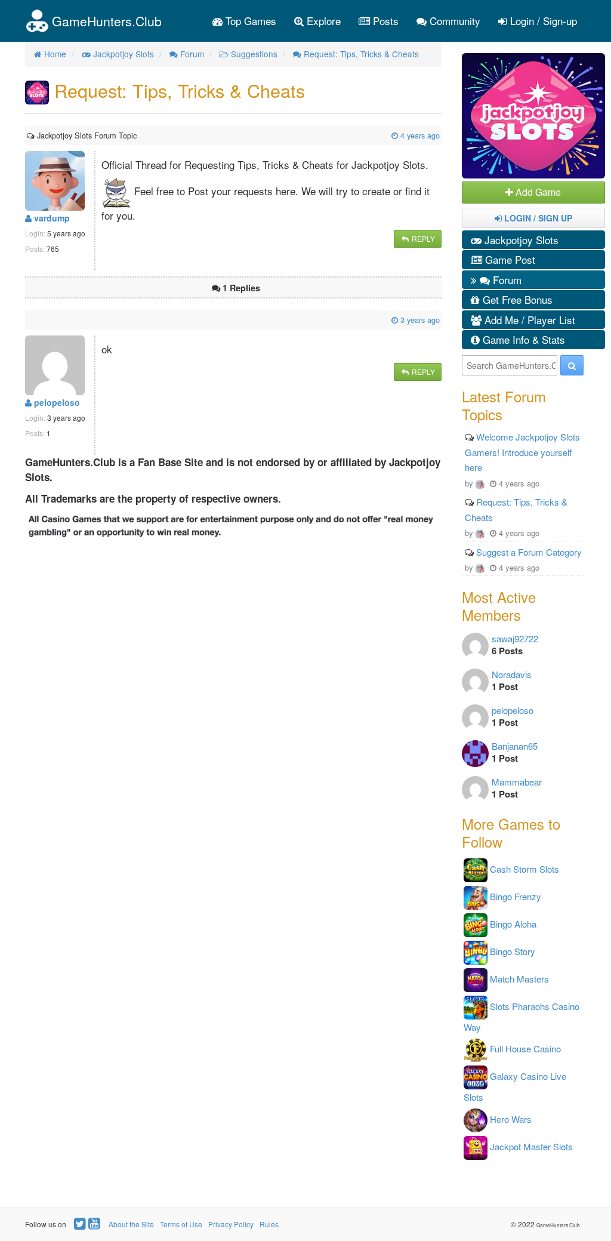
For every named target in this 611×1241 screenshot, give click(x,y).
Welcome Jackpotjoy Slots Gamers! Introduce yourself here (522, 451)
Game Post (508, 259)
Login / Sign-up (542, 20)
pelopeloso (56, 402)
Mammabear (517, 781)
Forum (505, 279)
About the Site (131, 1224)
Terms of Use (181, 1224)
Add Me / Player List (528, 319)
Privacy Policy (231, 1224)
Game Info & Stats (522, 339)
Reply (422, 238)
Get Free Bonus (516, 299)
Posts (384, 20)
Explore (322, 20)
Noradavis (512, 674)
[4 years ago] (138, 135)
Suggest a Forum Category (529, 552)
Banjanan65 (515, 746)
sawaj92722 (515, 638)
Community (453, 20)
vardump (51, 218)
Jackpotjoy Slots (520, 239)
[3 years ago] (28, 319)
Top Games (249, 20)
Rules (269, 1224)
